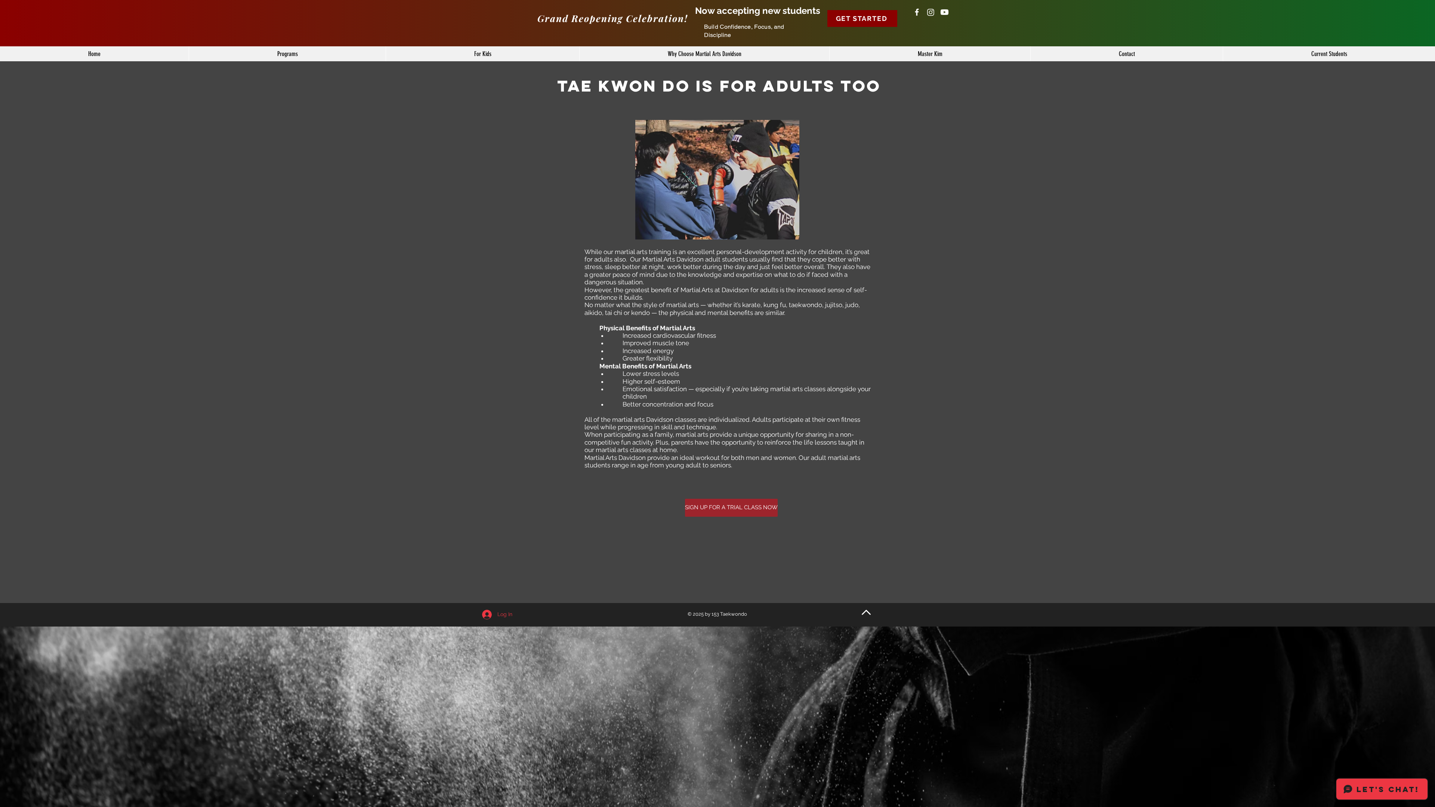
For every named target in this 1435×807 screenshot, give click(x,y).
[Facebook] (917, 12)
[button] (862, 18)
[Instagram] (930, 12)
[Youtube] (944, 12)
